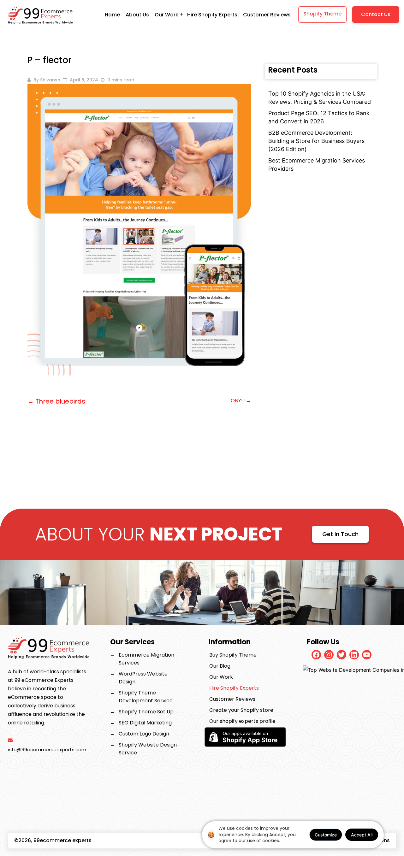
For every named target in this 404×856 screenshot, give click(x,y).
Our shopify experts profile (242, 721)
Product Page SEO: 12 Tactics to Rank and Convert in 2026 (319, 117)
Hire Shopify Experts (212, 14)
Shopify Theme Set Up (146, 711)
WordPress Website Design (143, 677)
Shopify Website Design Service (148, 748)
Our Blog (219, 666)
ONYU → (241, 400)
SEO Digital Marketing (145, 722)
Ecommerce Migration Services (146, 658)
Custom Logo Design (144, 733)
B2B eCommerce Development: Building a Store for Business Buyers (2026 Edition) (316, 140)
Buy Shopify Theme (233, 654)
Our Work (221, 677)
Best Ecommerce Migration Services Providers (316, 164)
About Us (137, 14)
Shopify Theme (322, 13)
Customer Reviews (267, 14)
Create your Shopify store (241, 710)
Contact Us (375, 14)
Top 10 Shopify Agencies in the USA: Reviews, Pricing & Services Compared (319, 97)
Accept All (361, 834)
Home (112, 14)
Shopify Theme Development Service (146, 696)
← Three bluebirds (56, 401)
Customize (326, 834)
